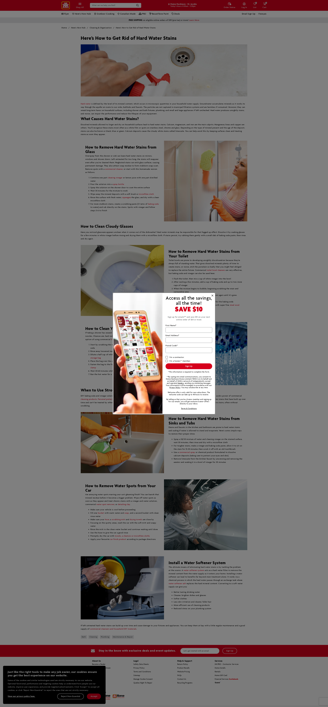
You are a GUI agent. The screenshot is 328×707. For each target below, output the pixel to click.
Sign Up (188, 366)
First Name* (171, 325)
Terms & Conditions (189, 409)
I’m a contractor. (176, 357)
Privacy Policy (175, 388)
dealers (181, 383)
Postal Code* (172, 345)
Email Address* (172, 335)
